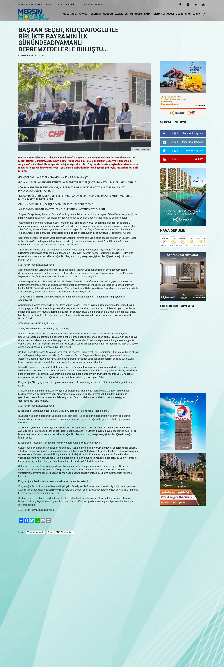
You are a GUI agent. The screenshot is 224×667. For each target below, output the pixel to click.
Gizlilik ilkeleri (73, 4)
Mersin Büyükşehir (36, 532)
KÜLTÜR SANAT (143, 14)
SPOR (188, 14)
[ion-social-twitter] (195, 5)
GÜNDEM (108, 14)
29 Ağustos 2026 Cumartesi (30, 4)
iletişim (59, 4)
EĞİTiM (129, 14)
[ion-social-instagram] (188, 5)
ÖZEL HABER (70, 14)
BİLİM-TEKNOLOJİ (164, 14)
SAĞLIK (119, 14)
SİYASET (84, 14)
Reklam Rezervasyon (93, 4)
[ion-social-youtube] (203, 5)
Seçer (50, 532)
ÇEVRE (179, 14)
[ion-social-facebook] (180, 5)
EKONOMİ (96, 14)
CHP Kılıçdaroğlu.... (64, 532)
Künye (49, 4)
